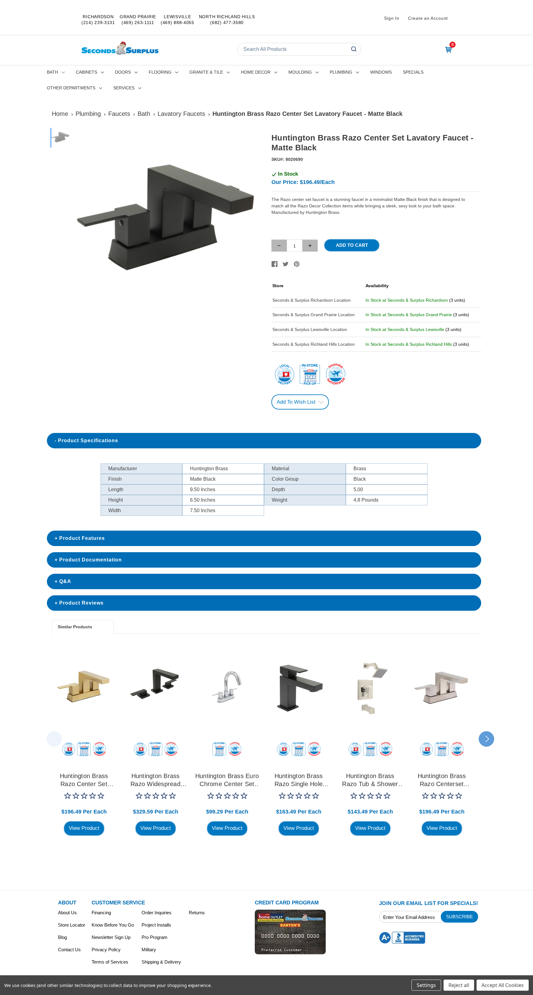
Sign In (391, 18)
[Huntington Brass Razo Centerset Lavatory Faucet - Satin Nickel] (442, 688)
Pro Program (154, 937)
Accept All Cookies (502, 985)
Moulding (300, 72)
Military (149, 949)
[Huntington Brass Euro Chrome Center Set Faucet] (227, 688)
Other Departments (71, 87)
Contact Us (69, 949)
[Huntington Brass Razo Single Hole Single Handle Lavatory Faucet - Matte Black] (298, 688)
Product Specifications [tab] (88, 440)
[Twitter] (286, 264)
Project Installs (156, 925)
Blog (62, 937)
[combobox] (299, 49)
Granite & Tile (206, 72)
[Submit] (353, 49)
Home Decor (256, 72)
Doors (123, 72)
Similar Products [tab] (75, 626)
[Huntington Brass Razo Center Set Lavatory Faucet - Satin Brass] (84, 688)
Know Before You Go (113, 925)
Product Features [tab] (82, 538)
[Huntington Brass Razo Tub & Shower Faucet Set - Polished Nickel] (370, 688)
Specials (413, 72)
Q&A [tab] (65, 581)
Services (123, 87)
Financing (101, 912)
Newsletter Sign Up (111, 937)
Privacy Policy (106, 949)
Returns (197, 912)
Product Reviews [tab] (81, 603)
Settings (426, 985)
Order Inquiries (156, 912)
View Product (84, 828)
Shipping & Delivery (161, 961)
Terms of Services (110, 961)
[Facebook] (274, 264)
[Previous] (80, 223)
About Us (67, 912)
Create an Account (428, 18)
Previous (54, 739)
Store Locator (71, 925)
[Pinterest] (297, 264)
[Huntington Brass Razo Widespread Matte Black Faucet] (155, 688)
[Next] (254, 223)
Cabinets (86, 72)
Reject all (458, 985)
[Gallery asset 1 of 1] (167, 223)
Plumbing (341, 72)
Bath (52, 72)
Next (486, 739)
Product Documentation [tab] (90, 559)
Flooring (160, 72)
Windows (381, 72)
